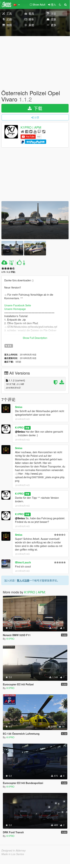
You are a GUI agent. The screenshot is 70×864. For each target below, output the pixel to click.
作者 (27, 427)
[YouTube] (35, 131)
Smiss (18, 407)
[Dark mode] (59, 4)
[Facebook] (26, 131)
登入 (19, 580)
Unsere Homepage (15, 309)
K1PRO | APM (31, 127)
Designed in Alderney (13, 850)
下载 (37, 108)
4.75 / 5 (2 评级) (8, 272)
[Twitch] (39, 131)
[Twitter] (31, 131)
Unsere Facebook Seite (17, 305)
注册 (26, 580)
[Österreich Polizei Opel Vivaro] (35, 220)
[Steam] (43, 131)
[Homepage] (22, 131)
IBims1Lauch (23, 562)
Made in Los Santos (12, 854)
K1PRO (19, 427)
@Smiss (20, 431)
